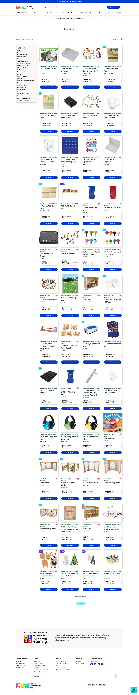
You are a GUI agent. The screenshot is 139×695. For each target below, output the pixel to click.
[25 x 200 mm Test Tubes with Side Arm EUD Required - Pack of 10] (91, 376)
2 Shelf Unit (87, 300)
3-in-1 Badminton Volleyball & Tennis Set (111, 528)
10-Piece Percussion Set (91, 115)
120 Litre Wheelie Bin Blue (90, 209)
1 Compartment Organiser (66, 70)
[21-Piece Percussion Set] (112, 329)
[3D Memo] (70, 603)
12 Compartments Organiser (110, 160)
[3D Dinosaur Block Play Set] (112, 559)
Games (19, 74)
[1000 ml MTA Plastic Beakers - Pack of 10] (48, 145)
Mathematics (21, 83)
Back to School (21, 50)
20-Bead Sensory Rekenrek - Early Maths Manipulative (48, 346)
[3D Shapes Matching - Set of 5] (91, 652)
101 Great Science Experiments (89, 160)
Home (17, 23)
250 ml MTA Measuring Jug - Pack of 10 (112, 391)
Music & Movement (22, 85)
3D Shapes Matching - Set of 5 (90, 667)
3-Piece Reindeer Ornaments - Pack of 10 (48, 574)
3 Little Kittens (109, 439)
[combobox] (71, 7)
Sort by (18, 39)
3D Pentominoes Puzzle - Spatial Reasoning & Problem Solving (91, 621)
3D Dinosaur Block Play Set (112, 574)
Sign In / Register (113, 7)
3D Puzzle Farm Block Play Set (47, 667)
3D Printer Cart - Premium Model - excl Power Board (111, 620)
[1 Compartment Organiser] (70, 54)
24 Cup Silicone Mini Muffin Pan (47, 391)
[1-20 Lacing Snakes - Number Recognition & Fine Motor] (91, 54)
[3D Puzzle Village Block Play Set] (70, 652)
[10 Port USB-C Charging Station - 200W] (70, 101)
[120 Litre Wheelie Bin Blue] (91, 192)
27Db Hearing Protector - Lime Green (70, 438)
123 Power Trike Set (68, 254)
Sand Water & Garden (23, 94)
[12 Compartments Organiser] (112, 145)
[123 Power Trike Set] (70, 237)
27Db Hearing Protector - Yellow (91, 438)
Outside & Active (22, 87)
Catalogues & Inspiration (85, 13)
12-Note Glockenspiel (68, 206)
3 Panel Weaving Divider (112, 483)
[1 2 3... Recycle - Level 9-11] (48, 54)
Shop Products (22, 12)
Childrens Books (21, 57)
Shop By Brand (67, 13)
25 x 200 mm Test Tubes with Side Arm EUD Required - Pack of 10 (91, 392)
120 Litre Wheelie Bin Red (112, 208)
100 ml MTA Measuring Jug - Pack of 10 (111, 116)
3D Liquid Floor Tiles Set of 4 (48, 619)
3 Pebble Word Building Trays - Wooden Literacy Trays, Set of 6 (69, 529)
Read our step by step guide (75, 1)
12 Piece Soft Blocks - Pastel (47, 207)
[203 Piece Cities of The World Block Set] (70, 329)
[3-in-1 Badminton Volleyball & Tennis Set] (112, 512)
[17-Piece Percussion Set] (48, 283)
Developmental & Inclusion (24, 63)
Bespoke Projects (104, 13)
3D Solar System (110, 666)
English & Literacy (22, 67)
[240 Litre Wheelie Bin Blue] (70, 376)
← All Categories (21, 48)
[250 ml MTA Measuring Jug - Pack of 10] (112, 376)
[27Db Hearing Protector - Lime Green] (70, 422)
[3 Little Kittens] (112, 422)
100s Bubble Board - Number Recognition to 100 (69, 161)
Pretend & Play (21, 89)
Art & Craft (20, 52)
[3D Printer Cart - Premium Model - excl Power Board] (112, 603)
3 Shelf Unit (87, 529)
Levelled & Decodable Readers (25, 80)
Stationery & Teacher (23, 100)
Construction (21, 59)
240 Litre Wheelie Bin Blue (68, 393)
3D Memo (64, 618)
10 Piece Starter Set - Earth (111, 70)
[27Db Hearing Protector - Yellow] (91, 422)
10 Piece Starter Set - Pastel (47, 116)
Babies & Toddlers (22, 54)
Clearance (119, 12)
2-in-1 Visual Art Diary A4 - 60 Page (112, 301)
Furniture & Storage (22, 72)
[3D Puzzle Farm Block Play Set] (48, 652)
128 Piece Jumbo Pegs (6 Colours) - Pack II (91, 253)
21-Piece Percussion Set (112, 344)
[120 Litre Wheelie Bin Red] (112, 192)
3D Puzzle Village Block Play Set (69, 667)
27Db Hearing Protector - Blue (49, 438)
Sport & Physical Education (24, 98)
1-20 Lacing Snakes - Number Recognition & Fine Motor (90, 71)
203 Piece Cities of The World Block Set (69, 347)
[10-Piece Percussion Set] (91, 101)
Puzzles (19, 91)
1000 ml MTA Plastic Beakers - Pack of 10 (47, 160)
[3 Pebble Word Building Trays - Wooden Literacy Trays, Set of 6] (70, 512)
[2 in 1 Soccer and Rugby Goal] (70, 283)
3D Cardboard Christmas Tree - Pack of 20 (70, 574)
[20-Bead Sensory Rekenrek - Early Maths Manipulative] (48, 329)
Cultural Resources (22, 61)
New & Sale (37, 13)
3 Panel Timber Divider (90, 483)
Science (19, 96)
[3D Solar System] (112, 652)
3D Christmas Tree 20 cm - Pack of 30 (90, 574)
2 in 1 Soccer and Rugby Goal (69, 299)
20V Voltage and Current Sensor (91, 345)
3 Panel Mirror (44, 483)
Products (22, 23)
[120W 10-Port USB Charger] (48, 237)
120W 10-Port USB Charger (46, 255)
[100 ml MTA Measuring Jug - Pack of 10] (112, 101)
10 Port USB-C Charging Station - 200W (69, 116)
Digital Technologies (22, 65)
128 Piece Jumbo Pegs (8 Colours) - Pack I (112, 253)
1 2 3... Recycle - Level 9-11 (48, 70)
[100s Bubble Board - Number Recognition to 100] (70, 145)
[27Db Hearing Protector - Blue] (48, 422)
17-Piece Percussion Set (48, 300)
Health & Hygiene (22, 76)
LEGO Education (21, 78)
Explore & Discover (22, 70)
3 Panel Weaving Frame (48, 529)
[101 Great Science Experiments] (91, 145)
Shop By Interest (52, 13)
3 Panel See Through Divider (68, 484)
